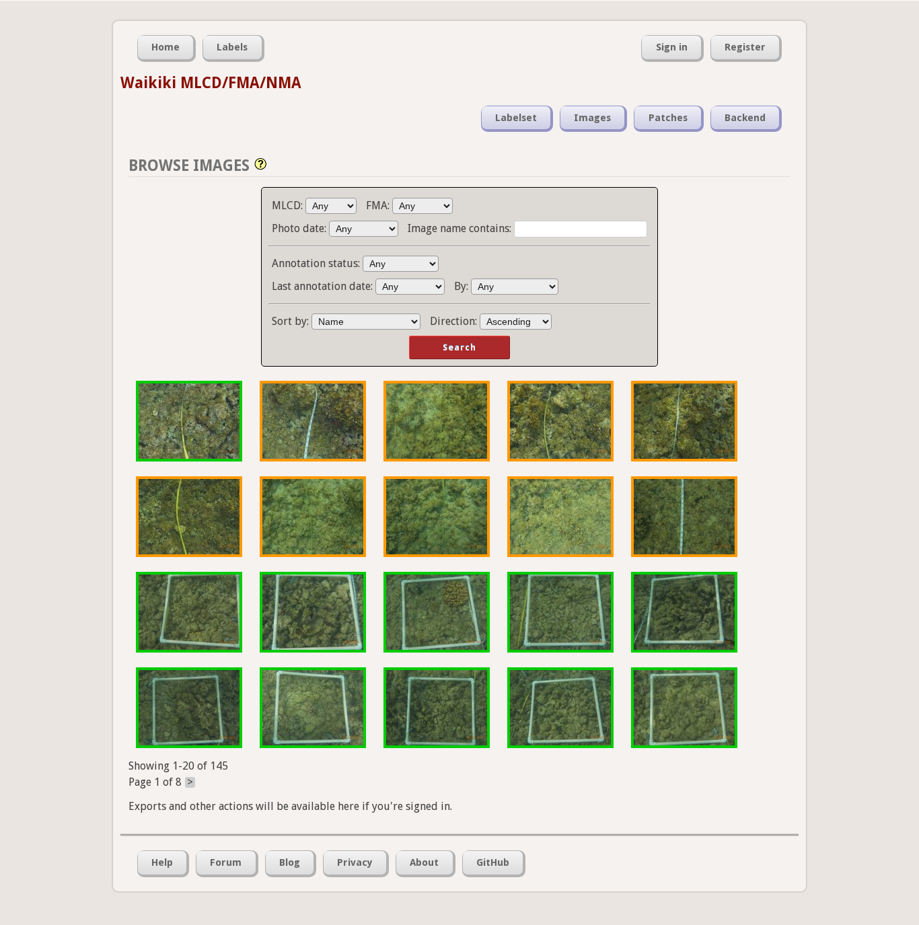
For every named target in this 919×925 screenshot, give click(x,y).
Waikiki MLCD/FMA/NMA (210, 82)
